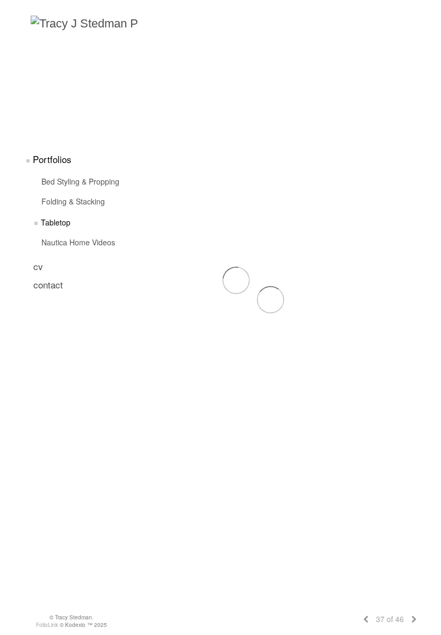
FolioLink (47, 625)
